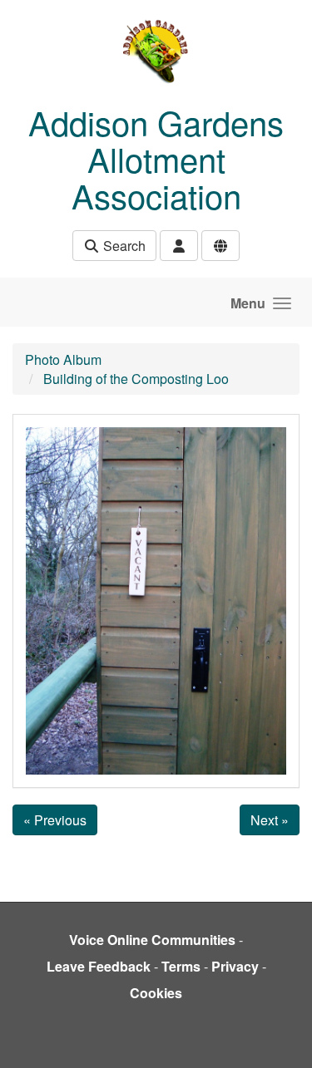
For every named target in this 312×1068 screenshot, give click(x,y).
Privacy (235, 966)
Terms (181, 966)
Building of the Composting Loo (136, 378)
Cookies (156, 992)
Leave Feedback (99, 966)
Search (123, 245)
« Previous (55, 819)
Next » (269, 819)
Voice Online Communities (152, 939)
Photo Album (63, 359)
